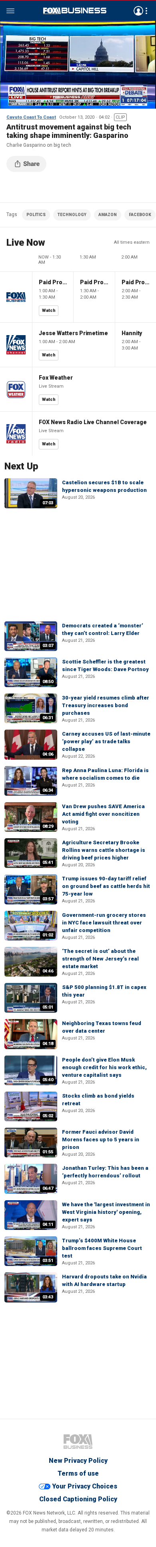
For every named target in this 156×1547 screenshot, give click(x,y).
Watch (49, 310)
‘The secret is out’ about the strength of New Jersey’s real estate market (100, 958)
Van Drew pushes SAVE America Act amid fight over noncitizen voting (103, 814)
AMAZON (107, 214)
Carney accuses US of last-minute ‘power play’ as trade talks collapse (106, 741)
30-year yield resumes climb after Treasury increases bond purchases (105, 705)
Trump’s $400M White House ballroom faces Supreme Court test (102, 1248)
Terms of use (78, 1473)
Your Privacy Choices (84, 1486)
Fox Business (74, 11)
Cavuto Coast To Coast (31, 117)
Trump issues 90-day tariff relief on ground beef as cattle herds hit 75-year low (106, 886)
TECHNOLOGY (72, 214)
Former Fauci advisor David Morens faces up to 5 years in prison (100, 1139)
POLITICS (36, 214)
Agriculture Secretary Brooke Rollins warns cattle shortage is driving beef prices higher (103, 850)
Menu (10, 10)
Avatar (138, 11)
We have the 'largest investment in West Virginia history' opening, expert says (106, 1212)
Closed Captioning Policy (78, 1499)
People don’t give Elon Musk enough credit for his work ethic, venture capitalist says (104, 1067)
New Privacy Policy (78, 1460)
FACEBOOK (140, 214)
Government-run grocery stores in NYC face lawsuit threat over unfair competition (104, 922)
